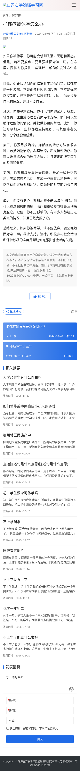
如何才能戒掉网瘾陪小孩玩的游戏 (29, 406)
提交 (40, 739)
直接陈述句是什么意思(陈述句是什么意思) (35, 464)
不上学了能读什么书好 (20, 637)
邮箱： (13, 710)
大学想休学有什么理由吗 (22, 377)
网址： (12, 720)
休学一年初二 (13, 608)
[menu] (73, 5)
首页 (5, 15)
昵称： (13, 700)
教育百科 (69, 33)
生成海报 (15, 311)
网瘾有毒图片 (13, 551)
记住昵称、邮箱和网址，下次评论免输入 (33, 728)
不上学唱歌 (12, 522)
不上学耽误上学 (15, 580)
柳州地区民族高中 (17, 435)
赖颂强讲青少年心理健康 (17, 33)
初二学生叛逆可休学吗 (20, 493)
